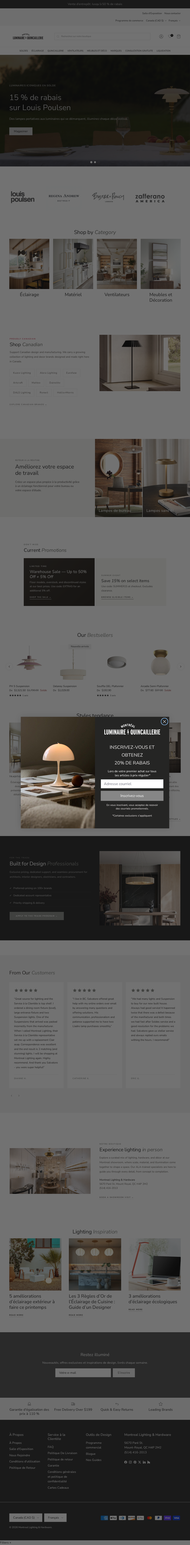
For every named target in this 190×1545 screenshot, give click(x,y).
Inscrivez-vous (132, 795)
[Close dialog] (164, 721)
